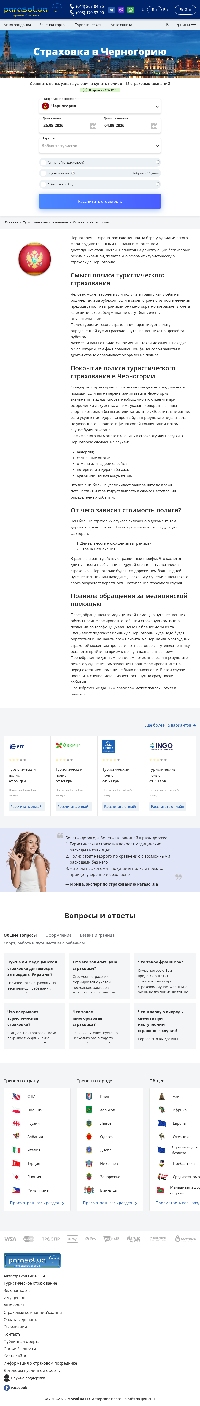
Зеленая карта (52, 24)
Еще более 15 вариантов (167, 725)
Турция (33, 1163)
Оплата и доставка (21, 1319)
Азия (177, 1096)
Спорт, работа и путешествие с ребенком (44, 943)
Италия (33, 1149)
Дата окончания (116, 117)
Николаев (109, 1163)
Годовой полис (59, 173)
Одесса (106, 1136)
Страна (78, 222)
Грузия (33, 1123)
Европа (179, 1123)
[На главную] (32, 1260)
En (165, 9)
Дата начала (52, 117)
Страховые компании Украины (33, 1312)
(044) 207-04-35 (90, 6)
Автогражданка (17, 24)
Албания (35, 1136)
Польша (34, 1109)
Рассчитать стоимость (100, 201)
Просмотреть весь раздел (34, 1202)
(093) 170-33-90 (90, 12)
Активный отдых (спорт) (66, 162)
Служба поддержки (28, 1378)
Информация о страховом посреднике (40, 1363)
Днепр (105, 1149)
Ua (143, 9)
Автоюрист (14, 1305)
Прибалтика (184, 1163)
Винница (108, 1190)
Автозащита (121, 24)
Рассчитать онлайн (27, 806)
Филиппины (38, 1190)
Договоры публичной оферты (32, 1370)
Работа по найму (60, 184)
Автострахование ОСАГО (27, 1276)
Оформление (58, 935)
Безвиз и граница (97, 935)
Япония (34, 1176)
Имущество (14, 1297)
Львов (106, 1123)
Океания (181, 1136)
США (31, 1096)
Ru (154, 9)
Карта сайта (15, 1356)
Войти (185, 9)
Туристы (49, 137)
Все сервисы (178, 24)
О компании (15, 1327)
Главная (11, 222)
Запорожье (110, 1176)
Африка (180, 1109)
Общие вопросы (20, 935)
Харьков (107, 1109)
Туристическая (88, 24)
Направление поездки (59, 98)
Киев (104, 1096)
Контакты (12, 1334)
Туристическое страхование (45, 222)
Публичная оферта (22, 1341)
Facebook (19, 1387)
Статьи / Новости (20, 1348)
